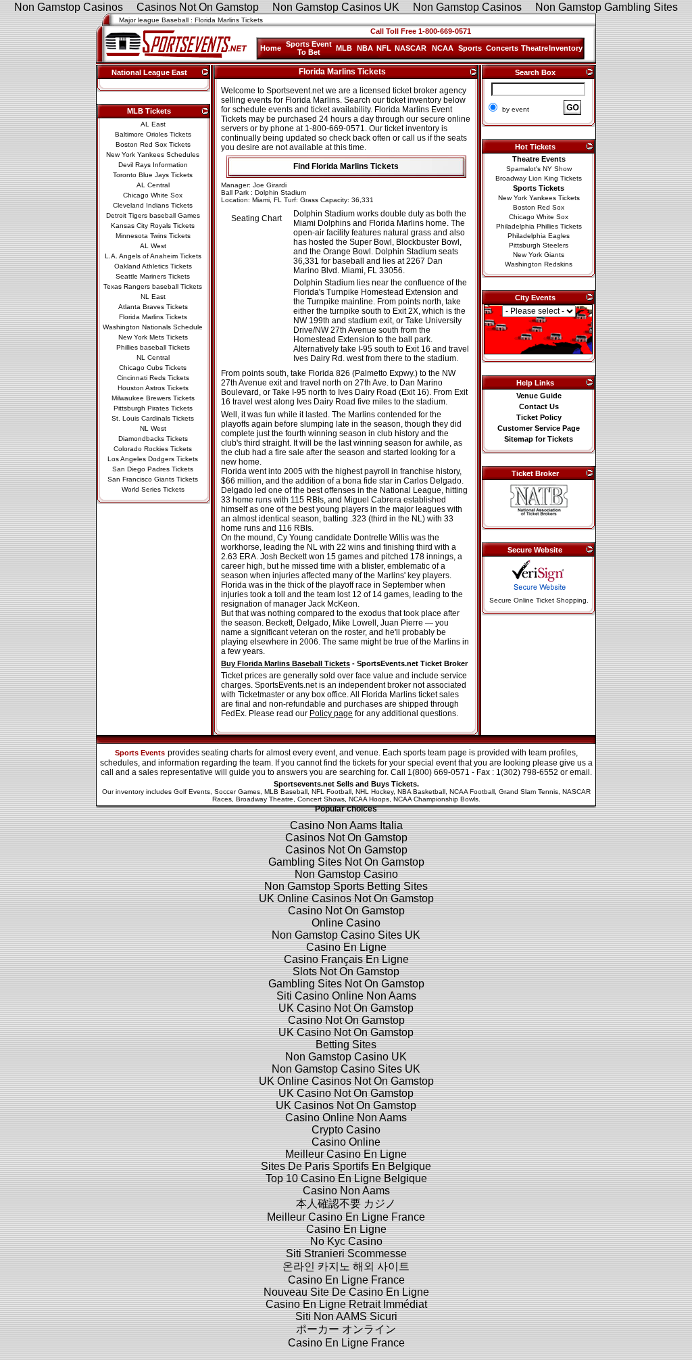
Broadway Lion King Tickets (538, 178)
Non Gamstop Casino (346, 874)
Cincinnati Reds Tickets (153, 377)
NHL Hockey (374, 791)
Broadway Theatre (264, 799)
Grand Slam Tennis (528, 791)
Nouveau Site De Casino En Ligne (346, 1292)
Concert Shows (321, 799)
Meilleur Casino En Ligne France (346, 1217)
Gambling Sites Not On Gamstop (346, 862)
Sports (470, 48)
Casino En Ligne (346, 947)
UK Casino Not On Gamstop (346, 1008)
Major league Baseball (154, 20)
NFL (383, 48)
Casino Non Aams (346, 1190)
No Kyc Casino (346, 1241)
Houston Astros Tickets (153, 388)
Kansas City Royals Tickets (153, 225)
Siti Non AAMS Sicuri (346, 1316)
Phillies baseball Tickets (153, 347)
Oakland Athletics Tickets (153, 266)
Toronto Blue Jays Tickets (153, 175)
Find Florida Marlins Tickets (346, 166)
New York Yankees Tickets (539, 198)
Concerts (502, 48)
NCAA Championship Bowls (435, 799)
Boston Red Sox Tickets (153, 144)
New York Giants (538, 254)
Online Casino (346, 923)
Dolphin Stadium (280, 192)
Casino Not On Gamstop (346, 910)
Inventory (566, 48)
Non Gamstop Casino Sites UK (346, 935)
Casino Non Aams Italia (346, 825)
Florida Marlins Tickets (153, 317)
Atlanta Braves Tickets (153, 306)
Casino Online (346, 1142)
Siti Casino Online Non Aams (346, 996)
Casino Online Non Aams (346, 1117)
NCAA (442, 48)
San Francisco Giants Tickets (152, 479)
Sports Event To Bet (309, 48)
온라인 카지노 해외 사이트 (346, 1266)
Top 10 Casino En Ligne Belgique (346, 1178)
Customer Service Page (538, 428)
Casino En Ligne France (346, 1280)
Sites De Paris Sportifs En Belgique (346, 1166)
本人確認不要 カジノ (346, 1203)
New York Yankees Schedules (152, 154)
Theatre (534, 48)
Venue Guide (539, 396)
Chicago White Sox (152, 195)
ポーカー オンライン (346, 1329)
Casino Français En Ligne (346, 959)
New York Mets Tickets (153, 337)
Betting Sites (346, 1044)
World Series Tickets (153, 489)
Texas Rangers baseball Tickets (152, 286)
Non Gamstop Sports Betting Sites (346, 886)
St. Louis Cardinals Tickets (153, 418)
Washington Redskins (538, 264)
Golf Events (192, 791)
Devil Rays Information (153, 164)
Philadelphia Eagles (539, 235)
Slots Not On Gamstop (346, 971)
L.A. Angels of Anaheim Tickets (153, 256)
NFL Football (331, 791)
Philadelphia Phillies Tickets (539, 226)
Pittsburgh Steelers (538, 245)
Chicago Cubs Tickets (153, 367)
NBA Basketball (421, 791)
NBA (365, 48)
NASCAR (410, 48)
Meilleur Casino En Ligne (346, 1154)
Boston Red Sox (538, 207)
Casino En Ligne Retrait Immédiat (346, 1304)
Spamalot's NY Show (539, 168)
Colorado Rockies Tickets (153, 448)
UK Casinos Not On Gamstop (346, 1105)
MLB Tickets (149, 111)
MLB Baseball (285, 791)
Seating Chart (256, 218)
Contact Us (539, 406)
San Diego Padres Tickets (152, 469)
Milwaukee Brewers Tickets (153, 398)
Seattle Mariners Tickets (153, 276)
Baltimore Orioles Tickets (153, 134)
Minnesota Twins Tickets (153, 235)
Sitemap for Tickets (538, 439)
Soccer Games (237, 791)
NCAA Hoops (369, 799)
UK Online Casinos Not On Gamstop (346, 898)
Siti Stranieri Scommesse (346, 1253)
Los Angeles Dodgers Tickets (152, 459)
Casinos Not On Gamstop (346, 837)
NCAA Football (472, 791)
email (580, 772)
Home (270, 48)
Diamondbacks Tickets (153, 438)
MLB (344, 48)
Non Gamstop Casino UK (346, 1056)
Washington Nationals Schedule (153, 327)
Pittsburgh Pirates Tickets (153, 408)
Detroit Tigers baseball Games (153, 215)
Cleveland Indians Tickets (153, 205)
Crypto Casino (346, 1129)
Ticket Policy (539, 417)
